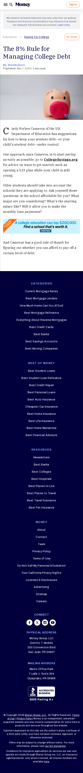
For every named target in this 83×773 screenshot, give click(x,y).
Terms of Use (42, 558)
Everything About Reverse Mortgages (41, 320)
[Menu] (6, 4)
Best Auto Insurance (41, 399)
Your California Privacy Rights (41, 572)
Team (41, 544)
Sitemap (41, 594)
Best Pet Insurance (41, 507)
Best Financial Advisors (41, 435)
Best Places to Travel (41, 493)
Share (73, 36)
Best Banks (41, 334)
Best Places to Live (42, 486)
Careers (41, 601)
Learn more (64, 25)
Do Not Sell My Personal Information (41, 565)
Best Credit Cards (41, 327)
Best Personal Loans (42, 392)
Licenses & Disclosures (41, 580)
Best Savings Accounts (41, 341)
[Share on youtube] (53, 622)
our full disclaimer (55, 746)
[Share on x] (37, 622)
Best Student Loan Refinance (41, 378)
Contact (41, 537)
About (41, 529)
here (46, 761)
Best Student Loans (41, 370)
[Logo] (23, 4)
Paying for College (36, 37)
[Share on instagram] (45, 622)
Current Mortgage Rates (41, 291)
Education (10, 37)
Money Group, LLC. (36, 715)
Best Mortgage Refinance (41, 312)
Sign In (73, 4)
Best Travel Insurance (41, 500)
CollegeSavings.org (61, 159)
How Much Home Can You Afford (41, 305)
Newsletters (41, 457)
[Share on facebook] (29, 622)
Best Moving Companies (41, 348)
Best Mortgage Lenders (41, 298)
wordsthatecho (16, 65)
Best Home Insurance (41, 413)
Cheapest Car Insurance (41, 406)
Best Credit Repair (41, 385)
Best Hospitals (41, 479)
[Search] (11, 4)
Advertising (41, 587)
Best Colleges (41, 471)
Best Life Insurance (42, 421)
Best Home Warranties (42, 428)
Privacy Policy (41, 551)
